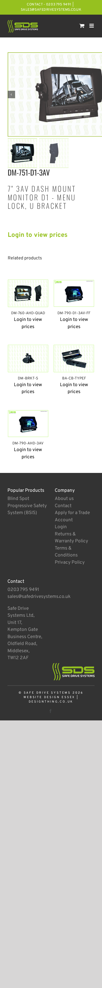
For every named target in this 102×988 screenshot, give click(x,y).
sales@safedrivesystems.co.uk (51, 10)
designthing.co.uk (51, 702)
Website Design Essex (49, 697)
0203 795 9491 (23, 590)
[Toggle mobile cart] (81, 25)
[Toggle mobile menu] (92, 25)
